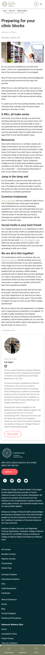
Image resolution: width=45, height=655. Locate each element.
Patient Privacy (7, 638)
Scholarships (6, 563)
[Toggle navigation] (41, 4)
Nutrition (13, 37)
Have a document (8, 201)
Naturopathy (5, 37)
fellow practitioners (9, 260)
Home (5, 11)
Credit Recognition (8, 588)
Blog (3, 609)
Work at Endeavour (9, 599)
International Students (10, 579)
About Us (12, 11)
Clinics (4, 629)
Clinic (18, 37)
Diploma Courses (8, 559)
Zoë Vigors (13, 32)
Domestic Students (9, 574)
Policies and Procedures (11, 618)
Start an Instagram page (30, 240)
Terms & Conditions (9, 643)
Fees (3, 584)
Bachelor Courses (8, 554)
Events (4, 604)
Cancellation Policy (9, 634)
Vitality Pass (6, 568)
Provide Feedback (8, 613)
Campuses (5, 593)
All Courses (5, 549)
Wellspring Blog (22, 11)
